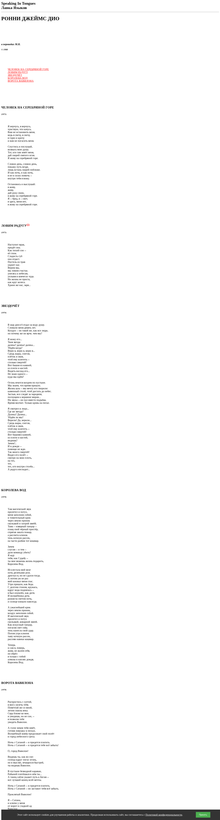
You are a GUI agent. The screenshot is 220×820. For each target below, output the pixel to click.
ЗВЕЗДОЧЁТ (15, 75)
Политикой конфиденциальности (163, 814)
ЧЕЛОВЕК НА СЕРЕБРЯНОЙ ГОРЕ (28, 69)
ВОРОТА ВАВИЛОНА (21, 81)
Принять (203, 815)
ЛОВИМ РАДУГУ (18, 72)
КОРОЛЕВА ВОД (18, 78)
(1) (28, 224)
